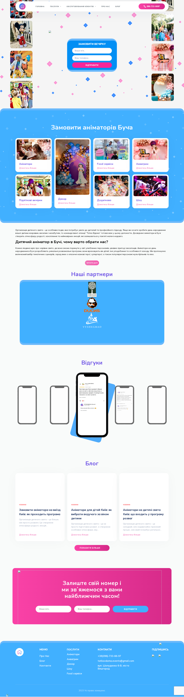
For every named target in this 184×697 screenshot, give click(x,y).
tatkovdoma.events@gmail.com (116, 660)
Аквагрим (72, 659)
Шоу (69, 668)
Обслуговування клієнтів (80, 6)
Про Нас (105, 6)
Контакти (45, 665)
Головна (40, 6)
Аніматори (73, 654)
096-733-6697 (153, 6)
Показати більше (90, 548)
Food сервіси (74, 673)
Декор (71, 663)
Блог (117, 6)
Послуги (54, 6)
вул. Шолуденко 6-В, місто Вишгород (113, 667)
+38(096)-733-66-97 (109, 655)
